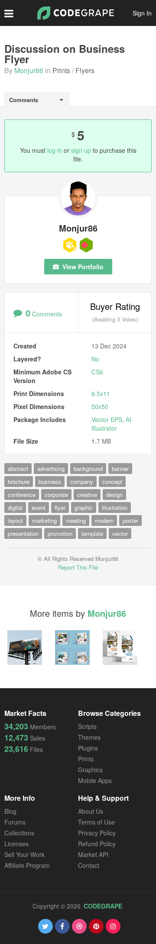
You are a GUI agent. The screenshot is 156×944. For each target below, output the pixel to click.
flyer (60, 507)
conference (22, 494)
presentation (23, 533)
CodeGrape (103, 906)
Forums (15, 822)
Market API (93, 854)
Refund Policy (97, 843)
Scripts (87, 726)
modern (104, 520)
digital (15, 507)
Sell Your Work (24, 854)
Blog (10, 811)
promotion (60, 533)
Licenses (16, 843)
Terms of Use (96, 822)
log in (54, 150)
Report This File (78, 567)
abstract (18, 468)
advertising (51, 468)
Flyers (84, 70)
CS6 (97, 371)
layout (15, 520)
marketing (44, 520)
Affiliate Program (27, 865)
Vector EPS (106, 419)
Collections (19, 832)
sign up (81, 150)
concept (112, 481)
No (95, 358)
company (81, 481)
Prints (61, 70)
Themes (89, 737)
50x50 (99, 406)
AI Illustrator (111, 423)
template (92, 533)
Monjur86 (28, 70)
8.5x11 (100, 393)
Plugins (88, 748)
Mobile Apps (95, 780)
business (50, 481)
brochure (18, 481)
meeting (76, 520)
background (88, 468)
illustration (114, 507)
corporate (56, 494)
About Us (90, 811)
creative (87, 494)
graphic (84, 507)
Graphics (90, 769)
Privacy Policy (97, 832)
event (39, 507)
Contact (88, 865)
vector (120, 533)
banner (120, 468)
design (114, 494)
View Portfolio (82, 266)
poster (130, 520)
